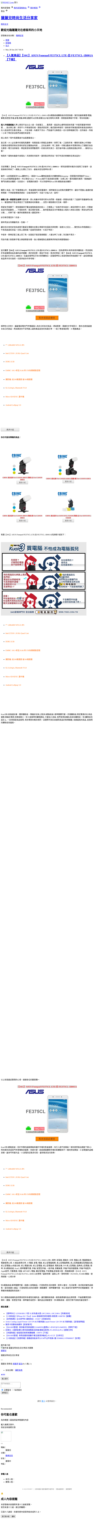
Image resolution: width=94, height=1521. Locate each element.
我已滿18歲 (5, 1516)
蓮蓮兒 (3, 1351)
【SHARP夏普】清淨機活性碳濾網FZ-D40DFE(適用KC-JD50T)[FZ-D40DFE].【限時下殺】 (42, 1327)
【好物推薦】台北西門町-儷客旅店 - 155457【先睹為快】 (29, 1319)
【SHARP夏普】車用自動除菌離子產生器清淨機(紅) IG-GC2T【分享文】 (35, 1335)
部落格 (8, 43)
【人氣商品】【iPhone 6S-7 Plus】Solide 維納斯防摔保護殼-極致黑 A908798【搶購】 (39, 1316)
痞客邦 (15, 1364)
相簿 (7, 40)
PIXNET (29, 1489)
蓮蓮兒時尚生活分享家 (19, 18)
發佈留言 (5, 1393)
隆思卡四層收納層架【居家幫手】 (19, 1324)
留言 (20, 1364)
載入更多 (5, 1379)
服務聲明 (69, 1489)
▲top (3, 1374)
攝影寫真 (18, 1370)
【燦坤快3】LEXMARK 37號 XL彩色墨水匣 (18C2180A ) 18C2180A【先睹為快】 (38, 1313)
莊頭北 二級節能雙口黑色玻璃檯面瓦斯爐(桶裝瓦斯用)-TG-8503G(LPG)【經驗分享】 (40, 1330)
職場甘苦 (19, 36)
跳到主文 (4, 24)
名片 (7, 46)
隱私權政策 (60, 1489)
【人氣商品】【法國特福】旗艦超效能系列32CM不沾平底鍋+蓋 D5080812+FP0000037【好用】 (43, 1338)
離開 (13, 1516)
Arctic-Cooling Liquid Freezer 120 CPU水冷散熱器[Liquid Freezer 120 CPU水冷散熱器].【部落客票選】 (46, 1322)
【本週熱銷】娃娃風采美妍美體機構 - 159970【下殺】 (27, 1333)
